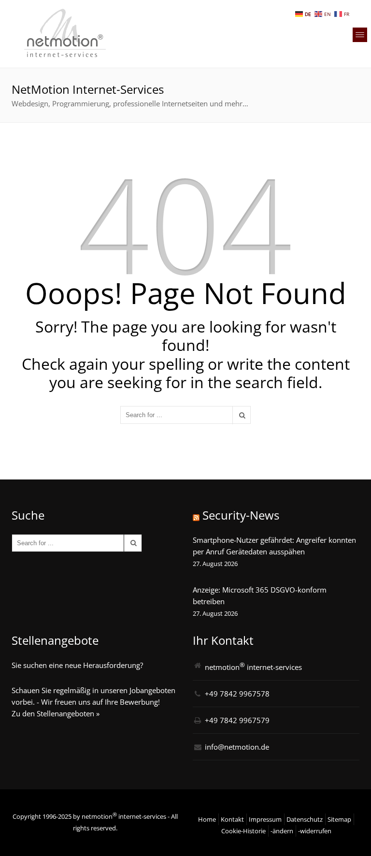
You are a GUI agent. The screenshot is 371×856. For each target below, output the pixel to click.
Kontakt (232, 819)
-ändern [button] (282, 831)
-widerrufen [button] (314, 831)
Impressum (265, 819)
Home (207, 819)
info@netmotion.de (237, 747)
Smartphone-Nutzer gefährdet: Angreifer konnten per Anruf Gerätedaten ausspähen (274, 545)
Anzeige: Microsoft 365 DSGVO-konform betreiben (260, 595)
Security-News (240, 515)
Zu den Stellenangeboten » (56, 713)
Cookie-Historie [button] (243, 831)
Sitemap (339, 819)
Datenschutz (304, 819)
